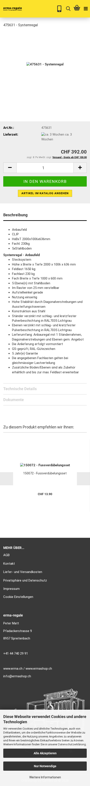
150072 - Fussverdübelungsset (45, 473)
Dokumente (13, 399)
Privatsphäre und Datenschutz (25, 580)
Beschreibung (15, 215)
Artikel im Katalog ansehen (45, 193)
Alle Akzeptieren (45, 753)
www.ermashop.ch (39, 669)
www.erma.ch (12, 669)
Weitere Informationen (45, 777)
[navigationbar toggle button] (85, 8)
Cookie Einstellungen (18, 597)
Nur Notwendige (45, 766)
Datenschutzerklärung (72, 744)
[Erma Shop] (11, 8)
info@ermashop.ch (17, 676)
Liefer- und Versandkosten (22, 572)
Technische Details (20, 388)
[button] (9, 167)
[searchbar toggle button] (68, 8)
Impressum (11, 589)
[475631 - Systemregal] (45, 64)
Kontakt (9, 564)
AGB (6, 555)
